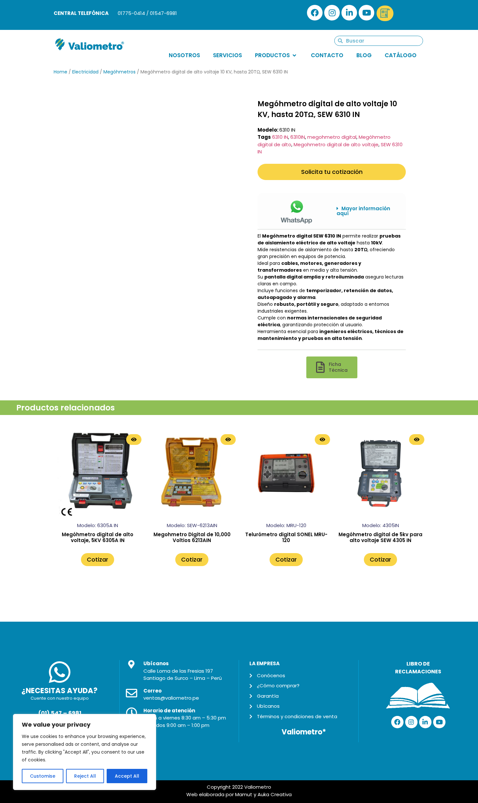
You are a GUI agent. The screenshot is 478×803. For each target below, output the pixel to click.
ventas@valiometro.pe (171, 697)
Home (60, 72)
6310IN (297, 137)
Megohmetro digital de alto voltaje (336, 144)
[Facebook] (315, 12)
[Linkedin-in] (349, 12)
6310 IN (280, 137)
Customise (42, 776)
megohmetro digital (331, 137)
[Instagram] (332, 12)
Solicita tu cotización (332, 172)
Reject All (85, 776)
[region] (84, 752)
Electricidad (85, 72)
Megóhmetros (119, 72)
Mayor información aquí (363, 211)
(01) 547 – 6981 (59, 713)
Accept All (127, 776)
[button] (366, 211)
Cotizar (97, 559)
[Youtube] (366, 12)
